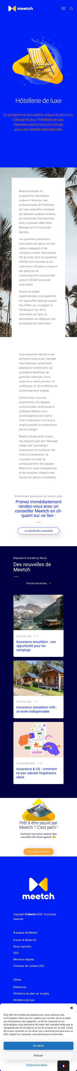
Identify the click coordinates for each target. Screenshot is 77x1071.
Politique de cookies (36, 1065)
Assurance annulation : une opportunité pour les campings (36, 646)
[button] (71, 1008)
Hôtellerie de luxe (24, 1000)
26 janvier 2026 (24, 636)
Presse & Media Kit (24, 940)
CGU (16, 953)
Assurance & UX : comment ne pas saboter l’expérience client (36, 773)
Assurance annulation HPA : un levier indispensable (36, 709)
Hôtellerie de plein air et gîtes (31, 993)
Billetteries (19, 987)
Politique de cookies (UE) (28, 965)
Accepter (38, 1045)
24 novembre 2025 (25, 763)
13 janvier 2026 (24, 702)
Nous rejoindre (22, 946)
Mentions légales (23, 959)
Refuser (38, 1055)
